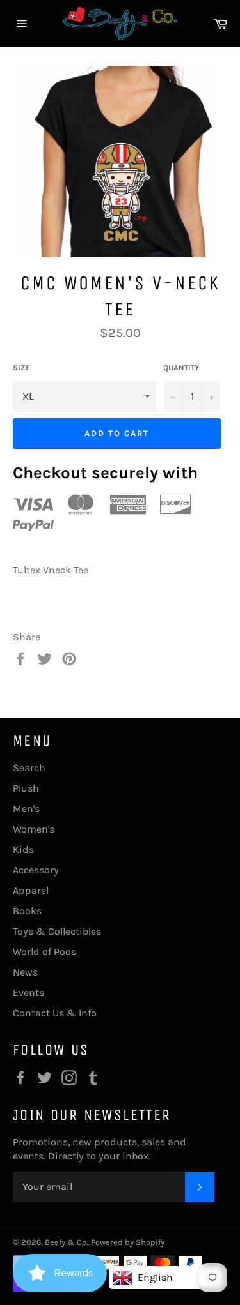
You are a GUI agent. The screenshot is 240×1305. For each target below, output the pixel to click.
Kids (23, 849)
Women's (33, 829)
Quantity (181, 367)
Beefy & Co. (66, 1242)
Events (28, 992)
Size (21, 367)
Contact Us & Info (55, 1013)
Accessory (36, 870)
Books (27, 911)
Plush (26, 788)
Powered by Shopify (127, 1242)
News (25, 972)
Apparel (31, 890)
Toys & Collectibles (57, 931)
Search (29, 768)
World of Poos (44, 952)
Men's (26, 809)
